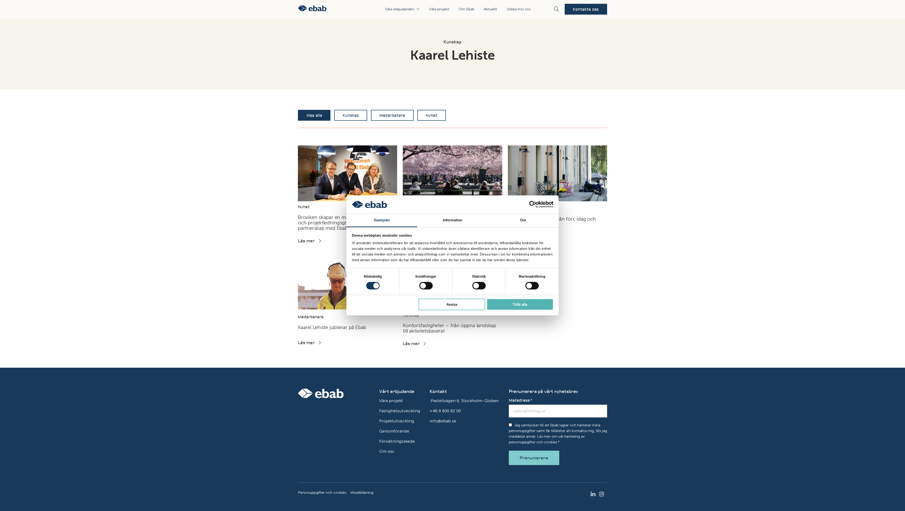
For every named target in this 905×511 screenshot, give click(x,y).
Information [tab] (452, 220)
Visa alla (314, 115)
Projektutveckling (396, 421)
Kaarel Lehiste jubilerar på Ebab (332, 327)
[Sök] (556, 9)
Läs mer (306, 241)
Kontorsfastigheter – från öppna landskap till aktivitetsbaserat (449, 328)
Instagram (603, 494)
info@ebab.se (443, 421)
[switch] (426, 285)
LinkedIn (594, 494)
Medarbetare (392, 115)
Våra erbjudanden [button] (399, 9)
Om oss (386, 451)
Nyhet (431, 115)
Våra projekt (439, 9)
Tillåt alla (520, 304)
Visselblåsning (361, 492)
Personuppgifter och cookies (322, 492)
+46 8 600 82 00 (445, 410)
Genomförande (394, 431)
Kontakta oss (586, 9)
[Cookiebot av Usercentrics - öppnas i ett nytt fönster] (532, 204)
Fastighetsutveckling (399, 410)
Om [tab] (523, 220)
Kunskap (351, 115)
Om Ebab (466, 9)
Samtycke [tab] (382, 220)
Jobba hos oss (518, 9)
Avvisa (451, 304)
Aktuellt (490, 9)
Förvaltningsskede (397, 441)
